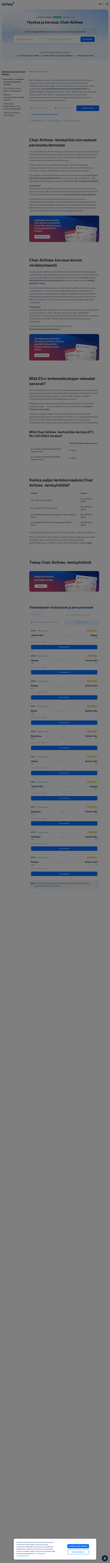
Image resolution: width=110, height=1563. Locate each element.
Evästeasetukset (78, 1552)
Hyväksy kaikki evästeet (78, 1546)
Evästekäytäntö (40, 1554)
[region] (55, 1549)
